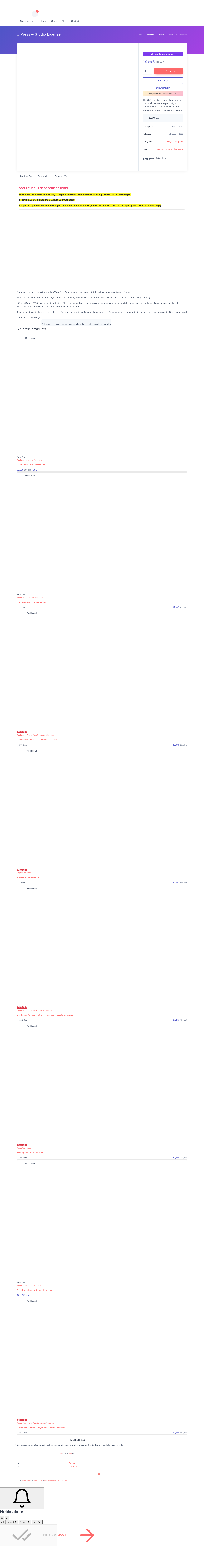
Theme (29, 735)
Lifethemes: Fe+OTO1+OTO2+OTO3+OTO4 (37, 740)
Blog (64, 21)
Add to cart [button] (32, 613)
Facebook (72, 1466)
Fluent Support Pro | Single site (31, 602)
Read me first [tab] (25, 176)
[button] (20, 14)
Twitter (72, 1463)
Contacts (75, 21)
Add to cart (170, 71)
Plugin (161, 34)
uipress (160, 149)
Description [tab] (43, 176)
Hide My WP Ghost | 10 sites (30, 1152)
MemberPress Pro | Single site (31, 465)
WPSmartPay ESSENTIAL (28, 877)
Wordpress (151, 34)
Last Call (37, 1522)
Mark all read (49, 1535)
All (2, 1522)
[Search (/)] (2, 1518)
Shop (54, 21)
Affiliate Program (60, 1480)
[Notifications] (22, 1498)
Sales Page (163, 80)
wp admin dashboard (174, 149)
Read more (30, 338)
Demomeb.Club (108, 1474)
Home (43, 21)
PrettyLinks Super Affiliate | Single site (35, 1290)
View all (62, 1535)
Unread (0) (12, 1522)
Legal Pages (39, 1480)
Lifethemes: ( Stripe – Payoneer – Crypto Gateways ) (41, 1428)
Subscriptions (27, 460)
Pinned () (25, 1522)
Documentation (163, 88)
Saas (24, 735)
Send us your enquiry (164, 54)
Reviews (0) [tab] (61, 176)
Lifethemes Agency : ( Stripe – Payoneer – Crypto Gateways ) (45, 1015)
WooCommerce (28, 598)
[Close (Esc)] (7, 1518)
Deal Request (28, 1480)
